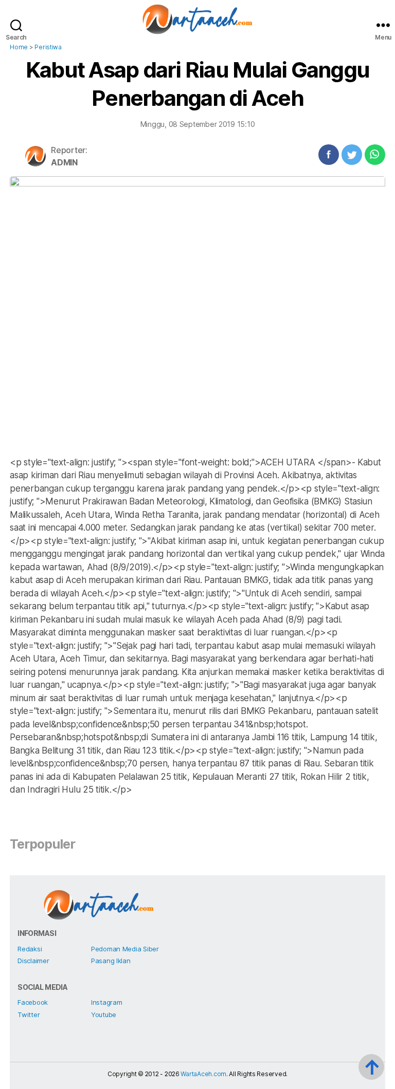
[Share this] (328, 154)
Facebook (32, 1002)
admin (64, 162)
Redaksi (29, 949)
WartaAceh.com (203, 1074)
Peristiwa (48, 47)
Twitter (28, 1014)
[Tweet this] (352, 154)
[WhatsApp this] (375, 154)
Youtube (103, 1014)
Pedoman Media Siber (125, 949)
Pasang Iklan (111, 960)
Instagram (106, 1002)
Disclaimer (33, 960)
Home (19, 47)
